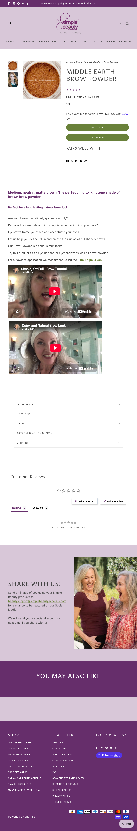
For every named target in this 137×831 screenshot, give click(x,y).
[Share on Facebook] (67, 160)
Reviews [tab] (16, 507)
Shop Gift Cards (17, 772)
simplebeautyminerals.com (82, 97)
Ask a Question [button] (86, 501)
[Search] (10, 23)
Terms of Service (62, 802)
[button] (85, 160)
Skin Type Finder (18, 760)
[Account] (121, 23)
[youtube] (23, 3)
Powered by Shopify (21, 816)
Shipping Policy (61, 790)
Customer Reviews (63, 760)
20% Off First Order (20, 742)
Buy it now (97, 137)
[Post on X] (72, 160)
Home (69, 62)
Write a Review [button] (115, 501)
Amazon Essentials (19, 784)
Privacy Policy (61, 796)
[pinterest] (18, 3)
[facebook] (9, 3)
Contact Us (59, 748)
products (81, 62)
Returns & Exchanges (65, 784)
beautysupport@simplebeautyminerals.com (37, 601)
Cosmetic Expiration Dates (68, 778)
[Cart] (127, 23)
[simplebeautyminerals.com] (68, 23)
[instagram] (13, 3)
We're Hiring (59, 766)
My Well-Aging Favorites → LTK (26, 790)
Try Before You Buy (19, 748)
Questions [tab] (37, 507)
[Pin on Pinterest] (76, 160)
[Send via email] (80, 160)
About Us (57, 742)
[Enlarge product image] (42, 80)
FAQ (54, 772)
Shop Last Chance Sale (22, 766)
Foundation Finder (19, 754)
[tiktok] (27, 3)
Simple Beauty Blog (64, 754)
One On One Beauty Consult (24, 778)
